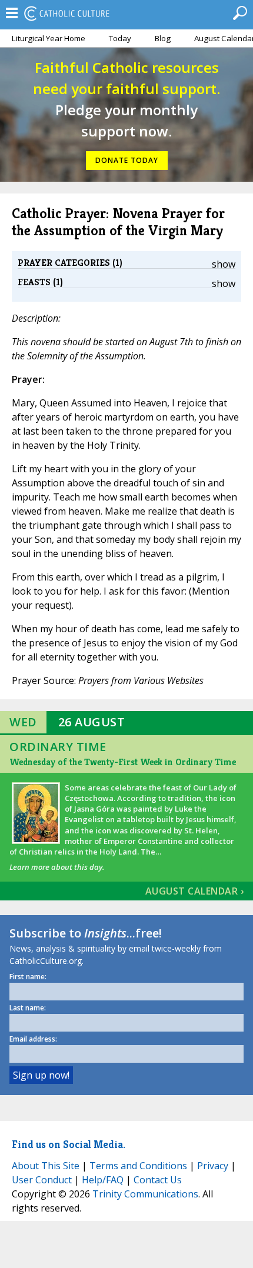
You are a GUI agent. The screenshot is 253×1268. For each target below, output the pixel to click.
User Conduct (42, 1179)
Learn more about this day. (56, 867)
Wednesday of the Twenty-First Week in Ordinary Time (122, 762)
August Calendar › (194, 891)
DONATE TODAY (126, 160)
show (223, 264)
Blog (163, 38)
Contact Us (158, 1179)
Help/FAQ (103, 1179)
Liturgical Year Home (48, 38)
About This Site (45, 1165)
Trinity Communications (145, 1193)
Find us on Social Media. (68, 1144)
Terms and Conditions (138, 1165)
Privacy (212, 1165)
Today (120, 38)
